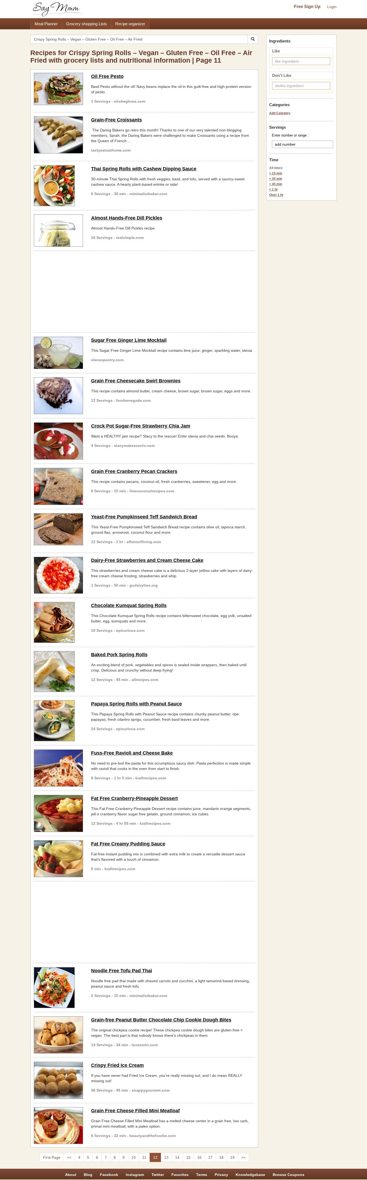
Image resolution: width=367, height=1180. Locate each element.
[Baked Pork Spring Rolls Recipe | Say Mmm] (58, 671)
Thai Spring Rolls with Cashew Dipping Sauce (143, 168)
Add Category (279, 113)
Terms (201, 1174)
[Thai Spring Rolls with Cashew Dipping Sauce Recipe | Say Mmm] (58, 185)
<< (69, 1157)
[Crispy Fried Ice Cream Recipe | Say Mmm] (58, 1080)
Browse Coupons (288, 1174)
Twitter (158, 1174)
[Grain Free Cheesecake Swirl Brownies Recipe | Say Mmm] (58, 395)
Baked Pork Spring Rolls (119, 654)
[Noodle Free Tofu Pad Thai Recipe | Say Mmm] (58, 987)
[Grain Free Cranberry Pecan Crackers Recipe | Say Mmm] (58, 486)
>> (243, 1157)
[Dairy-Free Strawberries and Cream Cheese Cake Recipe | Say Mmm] (58, 575)
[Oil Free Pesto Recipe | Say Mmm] (58, 89)
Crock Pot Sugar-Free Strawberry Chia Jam (140, 426)
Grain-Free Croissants (116, 120)
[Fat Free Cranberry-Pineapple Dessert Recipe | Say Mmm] (58, 813)
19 (232, 1157)
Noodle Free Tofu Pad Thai (121, 970)
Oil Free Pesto (107, 76)
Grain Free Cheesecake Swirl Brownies (136, 380)
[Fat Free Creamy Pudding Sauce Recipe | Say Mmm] (58, 858)
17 (210, 1157)
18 (221, 1157)
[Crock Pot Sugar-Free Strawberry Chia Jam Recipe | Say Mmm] (58, 441)
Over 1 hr (276, 195)
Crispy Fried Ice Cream (117, 1065)
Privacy (221, 1174)
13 (166, 1157)
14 (177, 1157)
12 (155, 1157)
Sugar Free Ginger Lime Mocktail (129, 340)
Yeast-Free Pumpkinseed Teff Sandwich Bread (144, 516)
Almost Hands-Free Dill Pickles (126, 218)
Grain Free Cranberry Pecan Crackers (134, 471)
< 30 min (275, 179)
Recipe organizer (130, 23)
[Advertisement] (144, 290)
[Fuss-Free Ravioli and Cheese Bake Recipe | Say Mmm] (58, 768)
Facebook (109, 1174)
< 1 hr (273, 189)
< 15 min (275, 173)
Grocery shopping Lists (86, 23)
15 (188, 1157)
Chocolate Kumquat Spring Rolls (129, 605)
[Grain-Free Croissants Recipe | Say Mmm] (58, 134)
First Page (51, 1157)
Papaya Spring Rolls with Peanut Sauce (136, 703)
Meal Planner (46, 23)
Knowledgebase (250, 1174)
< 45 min (275, 184)
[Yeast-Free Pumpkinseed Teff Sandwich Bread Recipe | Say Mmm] (58, 529)
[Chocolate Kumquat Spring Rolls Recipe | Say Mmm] (58, 622)
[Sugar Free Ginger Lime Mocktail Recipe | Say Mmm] (58, 353)
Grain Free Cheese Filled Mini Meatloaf (135, 1110)
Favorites (180, 1174)
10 (133, 1157)
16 (199, 1157)
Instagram (135, 1174)
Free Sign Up (307, 6)
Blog (88, 1174)
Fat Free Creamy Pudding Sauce (128, 844)
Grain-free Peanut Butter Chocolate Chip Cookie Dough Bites (161, 1020)
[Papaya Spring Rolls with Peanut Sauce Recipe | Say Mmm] (58, 720)
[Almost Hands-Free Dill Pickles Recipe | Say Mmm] (58, 230)
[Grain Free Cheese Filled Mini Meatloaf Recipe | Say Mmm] (58, 1125)
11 (144, 1157)
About (70, 1174)
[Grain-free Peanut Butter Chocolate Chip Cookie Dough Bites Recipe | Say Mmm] (58, 1034)
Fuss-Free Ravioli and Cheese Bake (132, 753)
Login (332, 7)
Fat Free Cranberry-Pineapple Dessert (134, 798)
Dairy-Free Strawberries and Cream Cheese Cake (147, 560)
